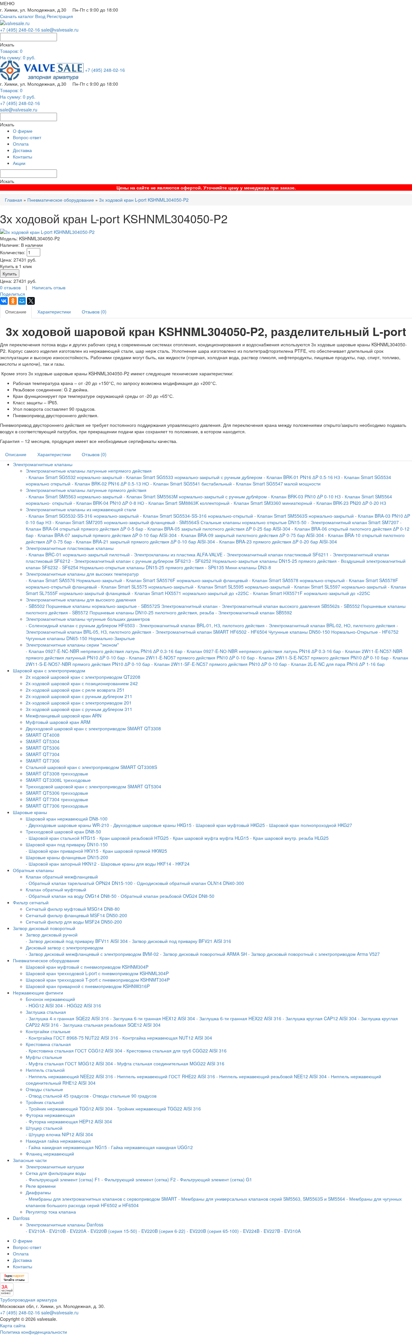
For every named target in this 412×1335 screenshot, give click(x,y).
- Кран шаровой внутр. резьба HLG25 (289, 838)
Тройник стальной (45, 1102)
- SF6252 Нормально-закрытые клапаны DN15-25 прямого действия (264, 561)
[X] (31, 301)
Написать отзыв (48, 287)
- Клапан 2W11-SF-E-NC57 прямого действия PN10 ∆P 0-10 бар (219, 664)
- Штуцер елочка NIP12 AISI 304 (59, 1134)
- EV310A (291, 1231)
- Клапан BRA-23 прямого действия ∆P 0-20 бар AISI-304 (276, 541)
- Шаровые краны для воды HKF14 (134, 863)
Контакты (22, 156)
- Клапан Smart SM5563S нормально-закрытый (304, 516)
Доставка (22, 150)
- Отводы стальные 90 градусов (123, 1095)
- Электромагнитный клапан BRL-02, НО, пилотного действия (330, 625)
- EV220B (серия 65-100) (213, 1231)
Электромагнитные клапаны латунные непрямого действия (89, 470)
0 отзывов (10, 287)
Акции (19, 163)
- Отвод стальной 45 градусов (57, 1095)
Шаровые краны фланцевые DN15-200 (67, 857)
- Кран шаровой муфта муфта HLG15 (209, 838)
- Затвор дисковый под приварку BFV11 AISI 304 (77, 941)
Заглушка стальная (46, 1012)
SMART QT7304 (43, 754)
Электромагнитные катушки (55, 1166)
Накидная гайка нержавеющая (58, 1141)
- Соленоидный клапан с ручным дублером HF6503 (80, 625)
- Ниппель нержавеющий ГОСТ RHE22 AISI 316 (164, 1076)
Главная (13, 200)
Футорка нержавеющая (50, 1115)
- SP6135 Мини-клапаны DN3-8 (238, 567)
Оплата (21, 143)
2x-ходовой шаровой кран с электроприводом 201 (79, 702)
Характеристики (54, 311)
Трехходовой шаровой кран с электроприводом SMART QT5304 (93, 786)
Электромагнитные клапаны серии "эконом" (72, 644)
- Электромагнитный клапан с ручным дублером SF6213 (131, 561)
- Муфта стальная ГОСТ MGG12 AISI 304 (69, 1063)
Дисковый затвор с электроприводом (64, 947)
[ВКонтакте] (4, 301)
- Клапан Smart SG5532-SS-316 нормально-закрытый (82, 516)
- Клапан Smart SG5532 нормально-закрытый (74, 477)
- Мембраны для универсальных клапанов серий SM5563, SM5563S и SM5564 (261, 1199)
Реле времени (41, 1186)
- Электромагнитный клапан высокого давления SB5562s (279, 606)
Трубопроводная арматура (28, 1299)
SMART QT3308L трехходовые (58, 780)
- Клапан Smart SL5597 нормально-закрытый (339, 586)
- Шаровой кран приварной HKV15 (62, 851)
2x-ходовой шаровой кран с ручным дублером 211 (79, 696)
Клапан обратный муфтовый (56, 889)
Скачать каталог (17, 16)
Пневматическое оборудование (60, 200)
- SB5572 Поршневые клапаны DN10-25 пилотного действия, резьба (141, 612)
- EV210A (35, 1231)
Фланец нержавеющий (50, 1153)
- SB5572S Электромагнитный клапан (178, 606)
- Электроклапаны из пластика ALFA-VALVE (176, 554)
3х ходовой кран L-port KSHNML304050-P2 (144, 200)
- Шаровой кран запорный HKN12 (61, 863)
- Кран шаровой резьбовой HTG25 (133, 838)
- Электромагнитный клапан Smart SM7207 (353, 522)
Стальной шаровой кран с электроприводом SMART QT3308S (91, 767)
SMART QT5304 (43, 741)
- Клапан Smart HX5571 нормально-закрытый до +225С (190, 593)
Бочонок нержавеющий (50, 999)
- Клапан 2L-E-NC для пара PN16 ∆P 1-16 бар (336, 664)
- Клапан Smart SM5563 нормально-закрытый (74, 496)
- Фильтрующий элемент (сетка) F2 (138, 1179)
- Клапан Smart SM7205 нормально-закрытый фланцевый (113, 522)
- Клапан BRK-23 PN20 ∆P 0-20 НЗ (350, 503)
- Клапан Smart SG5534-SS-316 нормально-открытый (196, 516)
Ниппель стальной (45, 1070)
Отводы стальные (44, 1089)
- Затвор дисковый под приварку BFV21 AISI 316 (180, 941)
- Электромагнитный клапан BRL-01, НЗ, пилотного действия (200, 625)
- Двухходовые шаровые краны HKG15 (151, 825)
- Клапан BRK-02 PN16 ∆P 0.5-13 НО (110, 483)
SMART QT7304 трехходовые (57, 799)
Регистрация (60, 16)
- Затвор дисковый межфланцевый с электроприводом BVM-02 (92, 954)
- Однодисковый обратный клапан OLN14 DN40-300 (189, 883)
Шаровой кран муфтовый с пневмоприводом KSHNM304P (87, 967)
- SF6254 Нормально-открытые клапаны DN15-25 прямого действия (131, 567)
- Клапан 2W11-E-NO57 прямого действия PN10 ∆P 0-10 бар (191, 657)
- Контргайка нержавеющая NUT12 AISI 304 (165, 1037)
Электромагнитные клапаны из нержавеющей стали (81, 509)
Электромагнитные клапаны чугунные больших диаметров (88, 619)
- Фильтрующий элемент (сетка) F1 (63, 1179)
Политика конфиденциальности (33, 1332)
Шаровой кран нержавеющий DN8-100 (67, 818)
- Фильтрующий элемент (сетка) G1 (214, 1179)
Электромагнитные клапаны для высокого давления (81, 599)
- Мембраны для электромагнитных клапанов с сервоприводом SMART (101, 1199)
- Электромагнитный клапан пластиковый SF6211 (276, 554)
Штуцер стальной (44, 1128)
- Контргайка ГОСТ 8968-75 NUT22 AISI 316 (72, 1037)
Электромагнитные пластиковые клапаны (70, 548)
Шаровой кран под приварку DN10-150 (67, 844)
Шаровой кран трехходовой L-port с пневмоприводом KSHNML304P (97, 973)
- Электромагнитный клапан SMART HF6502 (200, 632)
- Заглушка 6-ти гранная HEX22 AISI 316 (238, 1018)
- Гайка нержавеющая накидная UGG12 (150, 1147)
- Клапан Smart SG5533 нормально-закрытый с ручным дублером (192, 477)
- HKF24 (181, 863)
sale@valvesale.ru (60, 29)
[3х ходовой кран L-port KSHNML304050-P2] (47, 231)
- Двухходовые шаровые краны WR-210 (67, 825)
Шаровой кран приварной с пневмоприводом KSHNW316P (88, 986)
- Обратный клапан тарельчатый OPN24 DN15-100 (79, 883)
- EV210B (56, 1231)
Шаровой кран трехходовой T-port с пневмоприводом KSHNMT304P (98, 979)
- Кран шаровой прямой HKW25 (133, 851)
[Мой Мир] (22, 301)
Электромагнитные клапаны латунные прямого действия (86, 490)
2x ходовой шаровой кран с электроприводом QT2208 (83, 677)
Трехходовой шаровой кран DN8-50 (63, 831)
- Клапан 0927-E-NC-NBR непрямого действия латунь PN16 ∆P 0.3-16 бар (104, 651)
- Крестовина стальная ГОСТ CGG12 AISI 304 (74, 1050)
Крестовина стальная (48, 1044)
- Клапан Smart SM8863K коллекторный (187, 503)
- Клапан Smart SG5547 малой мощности (277, 483)
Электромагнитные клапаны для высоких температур (82, 574)
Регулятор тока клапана (51, 1211)
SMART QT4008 (43, 735)
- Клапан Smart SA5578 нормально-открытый (297, 580)
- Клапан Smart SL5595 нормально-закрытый (242, 586)
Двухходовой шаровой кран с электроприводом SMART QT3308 (93, 728)
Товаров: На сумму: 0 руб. (17, 54)
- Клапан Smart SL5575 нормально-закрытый (145, 586)
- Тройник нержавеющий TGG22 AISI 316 (157, 1108)
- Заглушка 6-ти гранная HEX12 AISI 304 (152, 1018)
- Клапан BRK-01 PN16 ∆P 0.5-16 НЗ (302, 477)
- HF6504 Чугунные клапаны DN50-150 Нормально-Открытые (313, 632)
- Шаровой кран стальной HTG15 (60, 838)
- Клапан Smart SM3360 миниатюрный (271, 503)
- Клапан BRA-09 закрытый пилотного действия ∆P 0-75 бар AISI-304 (251, 535)
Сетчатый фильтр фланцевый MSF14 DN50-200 (76, 915)
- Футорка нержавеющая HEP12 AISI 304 (69, 1121)
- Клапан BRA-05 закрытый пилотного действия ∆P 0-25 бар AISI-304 (217, 528)
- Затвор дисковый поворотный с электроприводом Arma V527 (314, 954)
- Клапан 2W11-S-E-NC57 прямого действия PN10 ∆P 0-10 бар (322, 657)
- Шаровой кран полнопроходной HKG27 (309, 825)
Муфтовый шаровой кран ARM (58, 722)
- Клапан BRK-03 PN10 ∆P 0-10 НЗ (304, 496)
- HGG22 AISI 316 (82, 1005)
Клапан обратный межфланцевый (62, 876)
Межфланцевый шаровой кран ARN (63, 715)
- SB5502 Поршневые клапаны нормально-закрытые (81, 606)
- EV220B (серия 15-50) (112, 1231)
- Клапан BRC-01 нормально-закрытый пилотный (78, 554)
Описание (15, 311)
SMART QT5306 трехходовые (57, 793)
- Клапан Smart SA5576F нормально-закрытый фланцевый (185, 580)
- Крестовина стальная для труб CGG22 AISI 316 (175, 1050)
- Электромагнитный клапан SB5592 (253, 612)
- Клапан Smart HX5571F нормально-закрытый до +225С (310, 593)
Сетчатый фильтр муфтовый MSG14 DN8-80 (73, 909)
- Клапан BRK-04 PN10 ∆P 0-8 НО (108, 503)
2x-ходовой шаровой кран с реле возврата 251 (75, 690)
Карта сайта (12, 1325)
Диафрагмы (38, 1192)
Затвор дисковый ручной (52, 934)
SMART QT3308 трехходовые (57, 773)
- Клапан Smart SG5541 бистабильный (191, 483)
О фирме (23, 131)
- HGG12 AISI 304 (44, 1005)
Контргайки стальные (48, 1031)
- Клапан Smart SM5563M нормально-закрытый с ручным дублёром (195, 496)
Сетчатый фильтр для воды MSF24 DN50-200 (74, 921)
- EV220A (76, 1231)
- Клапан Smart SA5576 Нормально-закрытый (74, 580)
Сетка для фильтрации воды (56, 1173)
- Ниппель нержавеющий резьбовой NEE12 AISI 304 (271, 1076)
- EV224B (249, 1231)
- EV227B (270, 1231)
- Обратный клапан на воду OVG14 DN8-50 (71, 896)
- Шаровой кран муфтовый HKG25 (229, 825)
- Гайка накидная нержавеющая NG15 (66, 1147)
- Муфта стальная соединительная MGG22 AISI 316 (169, 1063)
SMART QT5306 (43, 747)
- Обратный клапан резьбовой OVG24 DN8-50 (166, 896)
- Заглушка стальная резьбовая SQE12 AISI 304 (110, 1025)
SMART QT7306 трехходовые (57, 805)
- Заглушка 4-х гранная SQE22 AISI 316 (67, 1018)
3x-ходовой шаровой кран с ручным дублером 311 (79, 709)
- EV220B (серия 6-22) (161, 1231)
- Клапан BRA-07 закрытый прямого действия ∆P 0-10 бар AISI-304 (106, 535)
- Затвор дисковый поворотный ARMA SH (203, 954)
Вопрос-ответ (27, 137)
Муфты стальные (44, 1057)
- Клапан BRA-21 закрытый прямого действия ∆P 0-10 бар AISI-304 (144, 541)
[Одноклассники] (13, 301)
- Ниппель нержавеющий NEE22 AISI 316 (69, 1076)
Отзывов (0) (94, 311)
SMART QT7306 (43, 760)
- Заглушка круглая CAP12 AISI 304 (320, 1018)
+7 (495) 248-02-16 (20, 29)
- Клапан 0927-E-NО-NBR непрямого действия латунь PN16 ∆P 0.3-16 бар (262, 651)
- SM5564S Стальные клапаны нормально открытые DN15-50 (241, 522)
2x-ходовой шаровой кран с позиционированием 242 (82, 683)
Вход (40, 16)
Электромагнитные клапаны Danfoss (64, 1224)
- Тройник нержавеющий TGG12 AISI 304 (69, 1108)
